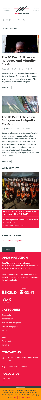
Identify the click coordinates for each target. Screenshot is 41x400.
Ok (15, 397)
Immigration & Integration (11, 323)
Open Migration (20, 10)
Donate (8, 249)
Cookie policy (26, 397)
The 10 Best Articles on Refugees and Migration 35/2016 (19, 61)
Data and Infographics (10, 327)
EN (24, 20)
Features (5, 331)
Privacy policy (7, 341)
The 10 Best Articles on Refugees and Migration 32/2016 (19, 120)
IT (18, 20)
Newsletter (6, 345)
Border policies (7, 315)
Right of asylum (8, 319)
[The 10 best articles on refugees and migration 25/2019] (20, 190)
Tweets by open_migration (12, 241)
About (4, 337)
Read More (6, 88)
